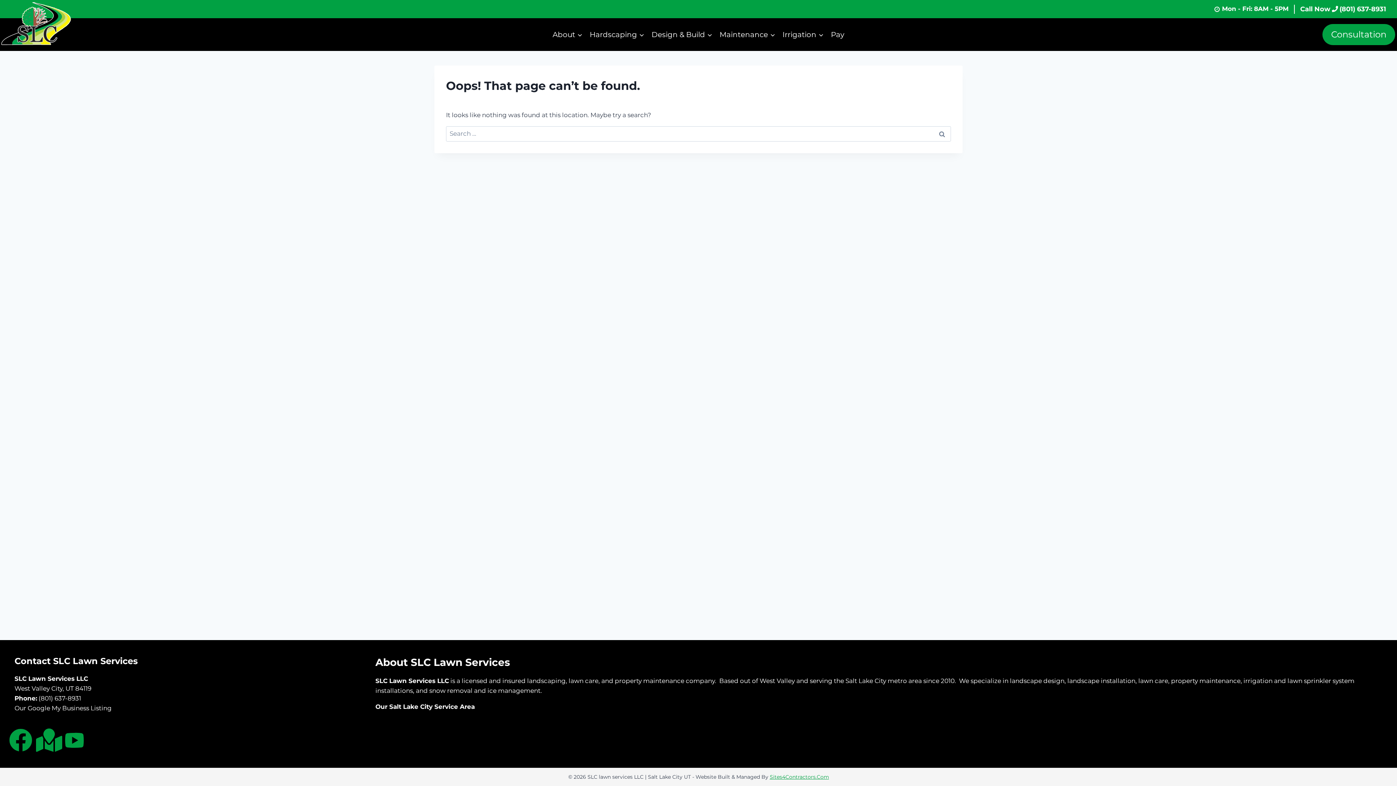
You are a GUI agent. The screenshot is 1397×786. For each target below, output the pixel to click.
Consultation (1358, 34)
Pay (837, 34)
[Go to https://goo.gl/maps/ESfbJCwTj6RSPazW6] (47, 740)
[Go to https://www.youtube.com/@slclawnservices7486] (74, 742)
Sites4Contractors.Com (799, 777)
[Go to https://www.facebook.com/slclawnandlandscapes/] (20, 740)
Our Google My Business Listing (63, 708)
